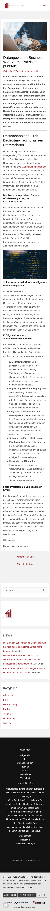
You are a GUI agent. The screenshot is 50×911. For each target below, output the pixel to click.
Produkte (7, 709)
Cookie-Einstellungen (25, 844)
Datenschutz (25, 836)
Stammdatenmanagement (33, 167)
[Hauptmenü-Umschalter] (44, 5)
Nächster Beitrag (25, 564)
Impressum (25, 840)
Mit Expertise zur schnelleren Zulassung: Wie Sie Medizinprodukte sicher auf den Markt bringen (24, 647)
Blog (5, 700)
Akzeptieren (27, 895)
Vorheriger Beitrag (25, 557)
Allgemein (8, 695)
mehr (42, 895)
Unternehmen (9, 718)
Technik (7, 714)
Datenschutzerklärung (29, 907)
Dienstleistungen (11, 704)
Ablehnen (10, 895)
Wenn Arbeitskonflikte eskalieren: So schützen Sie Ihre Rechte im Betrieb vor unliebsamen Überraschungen (22, 659)
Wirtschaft (9, 71)
